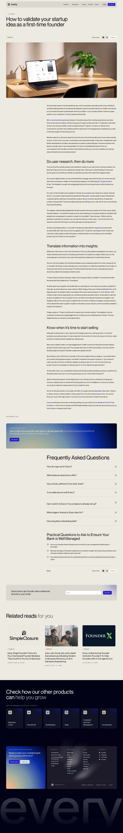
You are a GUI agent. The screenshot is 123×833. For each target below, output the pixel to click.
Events (69, 757)
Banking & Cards (55, 755)
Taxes (53, 766)
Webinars (69, 759)
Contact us (86, 764)
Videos (69, 766)
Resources (70, 752)
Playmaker (85, 196)
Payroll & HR (54, 761)
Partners (85, 766)
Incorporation (55, 752)
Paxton (109, 289)
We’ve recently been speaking (57, 120)
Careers (85, 759)
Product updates (71, 771)
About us (85, 761)
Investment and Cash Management (57, 758)
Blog (68, 755)
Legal (111, 785)
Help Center (86, 757)
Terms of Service (87, 785)
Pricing (85, 752)
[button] (67, 4)
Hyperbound (99, 228)
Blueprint (69, 761)
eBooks (69, 764)
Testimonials (86, 755)
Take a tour (70, 773)
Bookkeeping (54, 763)
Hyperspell (98, 391)
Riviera (93, 356)
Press (68, 768)
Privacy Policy (101, 785)
